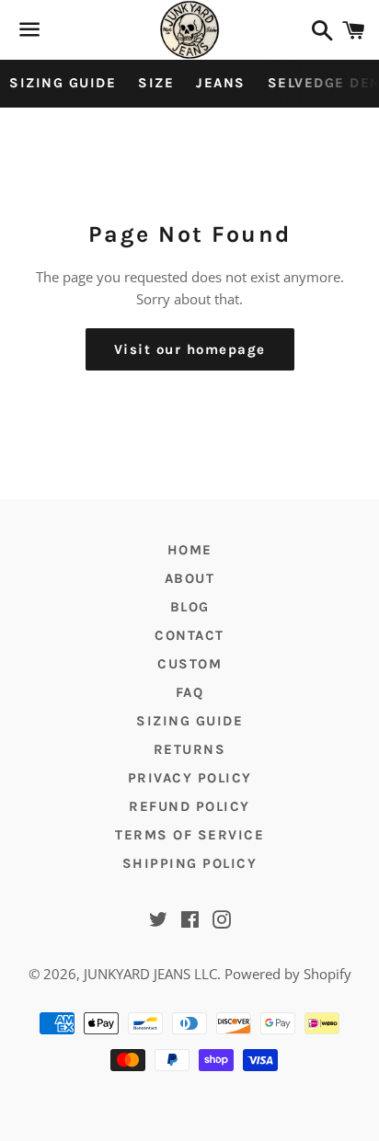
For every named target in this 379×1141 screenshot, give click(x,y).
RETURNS (190, 749)
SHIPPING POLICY (190, 863)
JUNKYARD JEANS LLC (150, 973)
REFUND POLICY (189, 806)
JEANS (221, 82)
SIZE (156, 82)
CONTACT (189, 635)
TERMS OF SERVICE (189, 835)
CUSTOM (189, 664)
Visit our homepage (190, 349)
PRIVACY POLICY (190, 778)
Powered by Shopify (287, 973)
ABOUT (190, 578)
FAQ (190, 692)
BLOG (190, 607)
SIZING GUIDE (62, 82)
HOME (189, 550)
